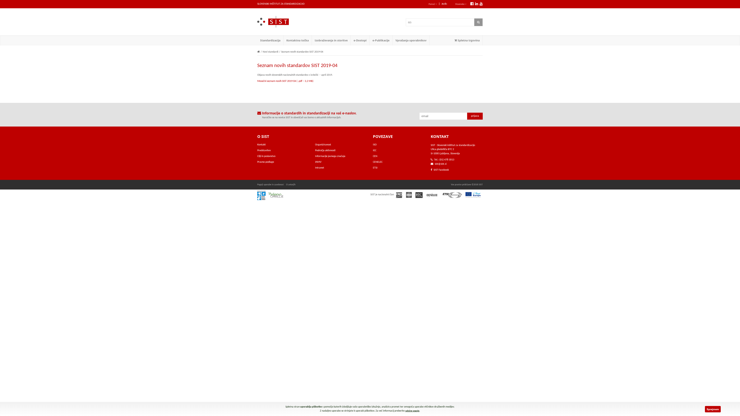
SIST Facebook (441, 170)
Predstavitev (264, 150)
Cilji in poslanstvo (266, 156)
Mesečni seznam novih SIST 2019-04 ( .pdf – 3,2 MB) (285, 81)
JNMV (318, 162)
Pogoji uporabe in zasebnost (270, 185)
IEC (374, 150)
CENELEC (378, 162)
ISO (375, 144)
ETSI (375, 167)
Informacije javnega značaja (330, 156)
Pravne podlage (265, 162)
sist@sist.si (441, 164)
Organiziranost (323, 144)
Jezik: (444, 4)
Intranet (319, 167)
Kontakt (261, 144)
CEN (375, 156)
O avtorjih (290, 185)
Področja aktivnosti (325, 150)
